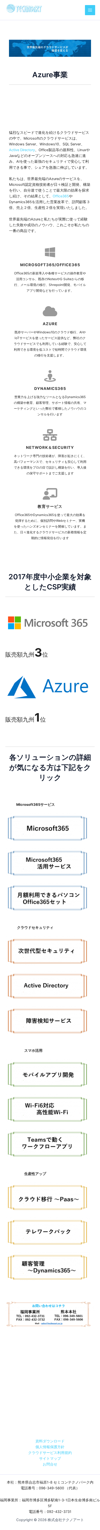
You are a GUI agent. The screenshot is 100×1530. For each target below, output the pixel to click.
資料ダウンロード (50, 1441)
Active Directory (22, 150)
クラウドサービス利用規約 (50, 1453)
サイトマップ (50, 1458)
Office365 (61, 196)
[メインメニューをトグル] (90, 10)
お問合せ (50, 1464)
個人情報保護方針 (50, 1447)
